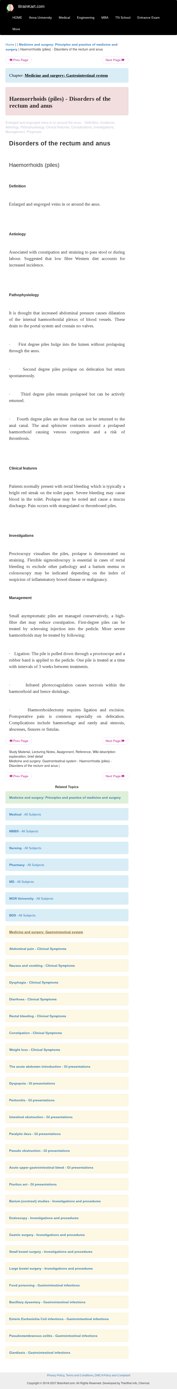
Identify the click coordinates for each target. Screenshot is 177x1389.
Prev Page (20, 60)
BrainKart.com (31, 6)
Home (10, 44)
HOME (17, 17)
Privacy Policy (56, 1375)
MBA (104, 17)
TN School (122, 17)
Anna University (40, 17)
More (16, 29)
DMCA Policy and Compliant (112, 1375)
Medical (64, 17)
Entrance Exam (148, 17)
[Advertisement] (153, 111)
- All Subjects (25, 814)
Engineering (85, 17)
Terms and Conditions (79, 1375)
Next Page (114, 60)
